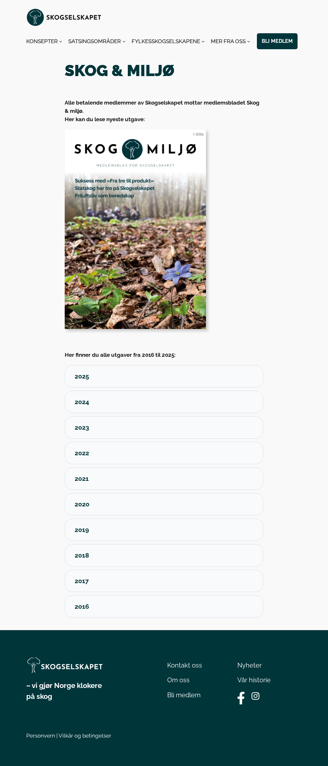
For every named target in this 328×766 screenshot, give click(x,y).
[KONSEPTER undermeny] (60, 41)
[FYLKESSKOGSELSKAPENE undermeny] (203, 41)
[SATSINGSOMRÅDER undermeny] (124, 41)
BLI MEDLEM (277, 41)
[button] (164, 376)
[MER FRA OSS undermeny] (248, 41)
